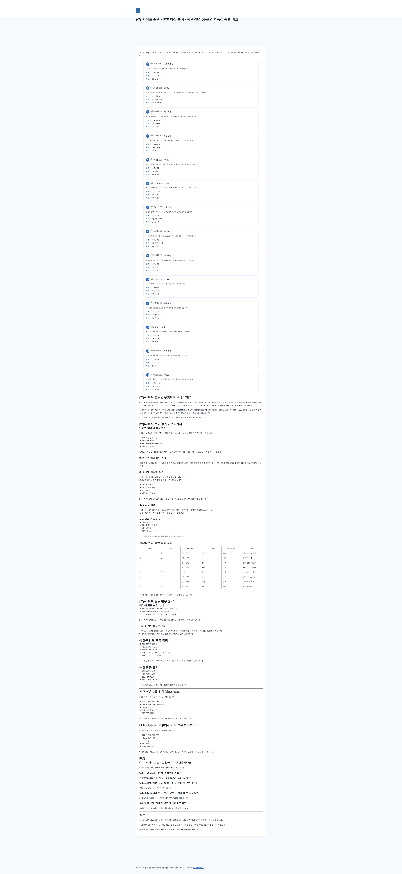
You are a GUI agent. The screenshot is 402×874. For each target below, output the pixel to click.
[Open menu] (138, 10)
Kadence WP (198, 868)
